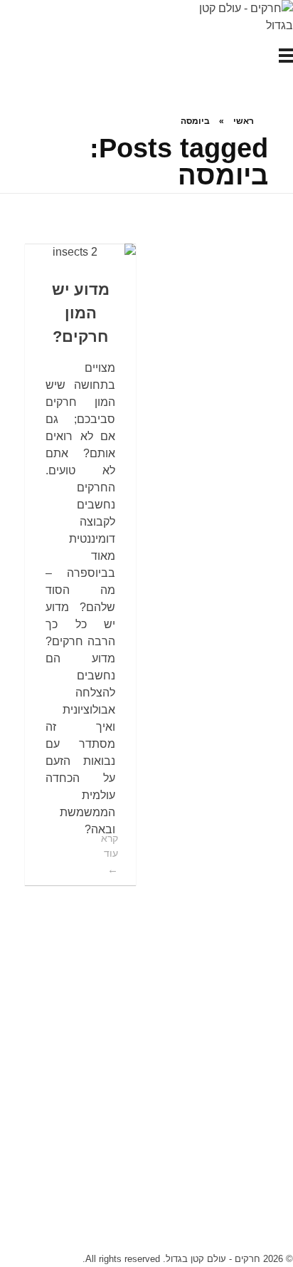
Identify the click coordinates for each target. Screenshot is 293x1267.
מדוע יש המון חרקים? (81, 313)
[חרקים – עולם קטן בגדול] (239, 17)
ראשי (243, 121)
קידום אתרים (146, 1172)
